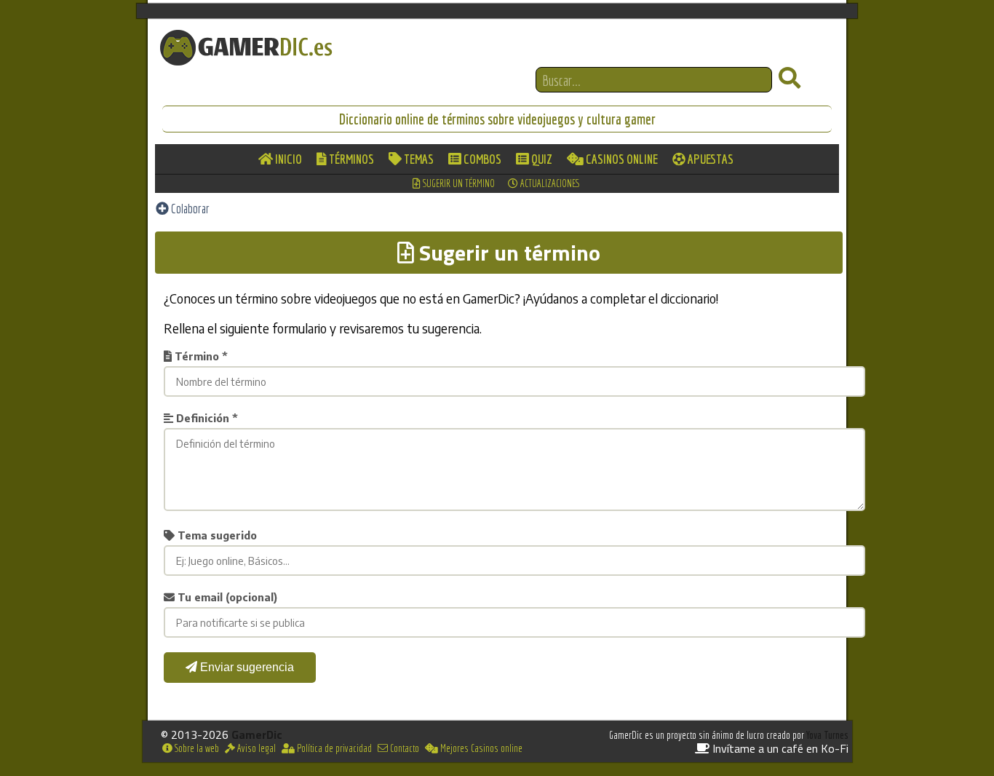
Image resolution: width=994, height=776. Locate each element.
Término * (200, 356)
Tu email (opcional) (226, 596)
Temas (418, 159)
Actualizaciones (549, 183)
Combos (481, 159)
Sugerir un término (458, 183)
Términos (350, 159)
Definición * (205, 417)
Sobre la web (195, 748)
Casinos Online (621, 159)
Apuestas (709, 159)
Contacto (403, 748)
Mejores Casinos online (480, 748)
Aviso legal (255, 748)
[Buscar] (789, 79)
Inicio (287, 159)
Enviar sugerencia (245, 667)
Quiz (540, 159)
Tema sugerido (216, 535)
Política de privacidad (333, 748)
